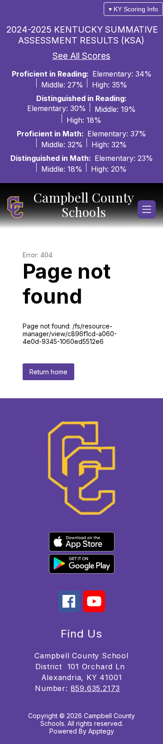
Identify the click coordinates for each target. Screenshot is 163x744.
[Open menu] (147, 209)
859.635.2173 (95, 688)
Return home (48, 372)
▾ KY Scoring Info (133, 9)
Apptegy (101, 731)
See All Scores (81, 55)
